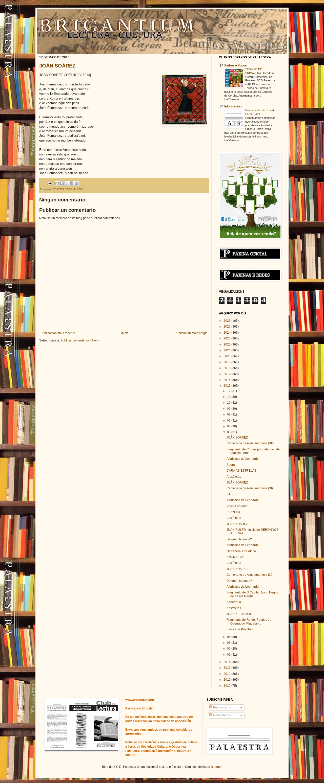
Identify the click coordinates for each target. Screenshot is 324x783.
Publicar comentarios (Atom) (79, 340)
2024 (227, 332)
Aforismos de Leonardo (243, 458)
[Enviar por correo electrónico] (57, 183)
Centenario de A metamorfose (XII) (250, 443)
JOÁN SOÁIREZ (238, 569)
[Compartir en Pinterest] (76, 183)
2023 (227, 338)
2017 (227, 374)
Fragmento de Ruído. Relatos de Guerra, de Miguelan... (249, 621)
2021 (227, 350)
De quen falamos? (239, 539)
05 (229, 432)
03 (229, 642)
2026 (227, 321)
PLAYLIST (233, 512)
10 (229, 402)
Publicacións (221, 707)
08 (229, 414)
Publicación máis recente (57, 333)
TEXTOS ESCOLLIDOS (68, 189)
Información (232, 106)
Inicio (125, 333)
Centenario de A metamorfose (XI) (250, 488)
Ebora (231, 465)
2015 (227, 385)
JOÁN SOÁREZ (57, 65)
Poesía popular (237, 506)
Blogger (216, 767)
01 (229, 654)
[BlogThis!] (62, 183)
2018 (227, 368)
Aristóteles (234, 476)
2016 (227, 380)
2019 (227, 362)
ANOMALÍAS (235, 557)
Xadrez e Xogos (235, 65)
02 (229, 648)
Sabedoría (234, 602)
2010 (227, 685)
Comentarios (221, 715)
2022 (227, 344)
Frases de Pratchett (240, 629)
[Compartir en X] (66, 183)
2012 (227, 674)
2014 (227, 662)
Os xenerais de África (241, 551)
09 (229, 408)
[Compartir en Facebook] (71, 183)
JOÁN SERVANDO (239, 614)
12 (229, 391)
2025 (227, 326)
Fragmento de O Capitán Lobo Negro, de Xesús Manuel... (252, 594)
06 (229, 426)
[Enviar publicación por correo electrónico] (49, 183)
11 (229, 397)
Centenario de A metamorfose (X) (249, 575)
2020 (227, 356)
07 (229, 420)
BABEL (231, 494)
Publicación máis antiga (191, 333)
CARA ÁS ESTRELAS (241, 470)
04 (229, 637)
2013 (227, 668)
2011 (227, 679)
